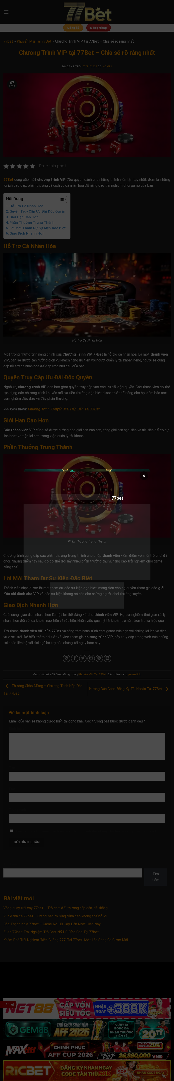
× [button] (143, 475)
